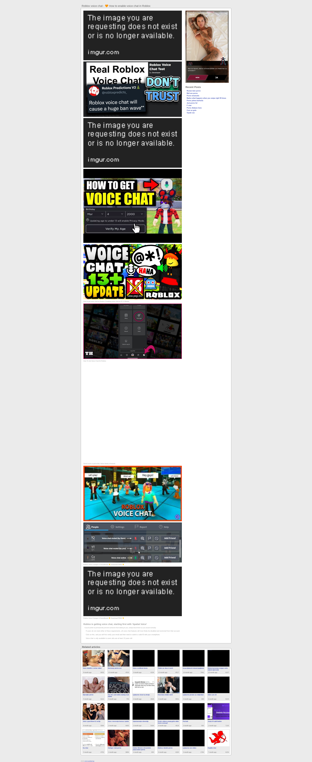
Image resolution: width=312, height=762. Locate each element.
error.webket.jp (89, 761)
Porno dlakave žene (194, 108)
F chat (189, 105)
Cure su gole (191, 110)
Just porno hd (192, 103)
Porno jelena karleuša (195, 100)
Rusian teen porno (194, 91)
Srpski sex (191, 113)
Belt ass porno (192, 93)
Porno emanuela (193, 96)
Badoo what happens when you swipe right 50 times (206, 98)
